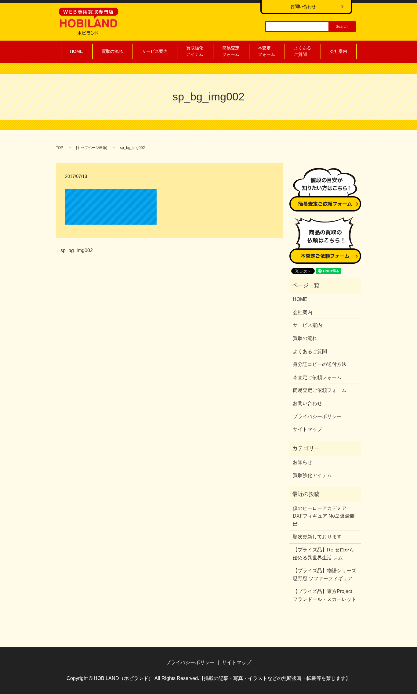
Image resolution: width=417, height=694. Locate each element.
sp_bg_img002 (76, 250)
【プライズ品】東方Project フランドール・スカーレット (325, 595)
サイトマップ (307, 429)
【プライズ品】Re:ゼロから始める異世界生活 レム (323, 553)
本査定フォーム (266, 51)
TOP (59, 148)
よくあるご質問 (302, 51)
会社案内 (338, 51)
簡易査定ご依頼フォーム (319, 390)
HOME (76, 51)
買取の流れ (112, 51)
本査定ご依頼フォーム (317, 377)
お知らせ (302, 462)
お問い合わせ (307, 403)
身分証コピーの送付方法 (319, 364)
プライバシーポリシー (317, 416)
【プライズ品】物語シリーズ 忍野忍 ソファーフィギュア (324, 574)
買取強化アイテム (194, 51)
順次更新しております (317, 536)
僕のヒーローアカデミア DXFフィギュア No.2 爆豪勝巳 (324, 516)
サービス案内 (155, 51)
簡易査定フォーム (230, 51)
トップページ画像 (91, 148)
